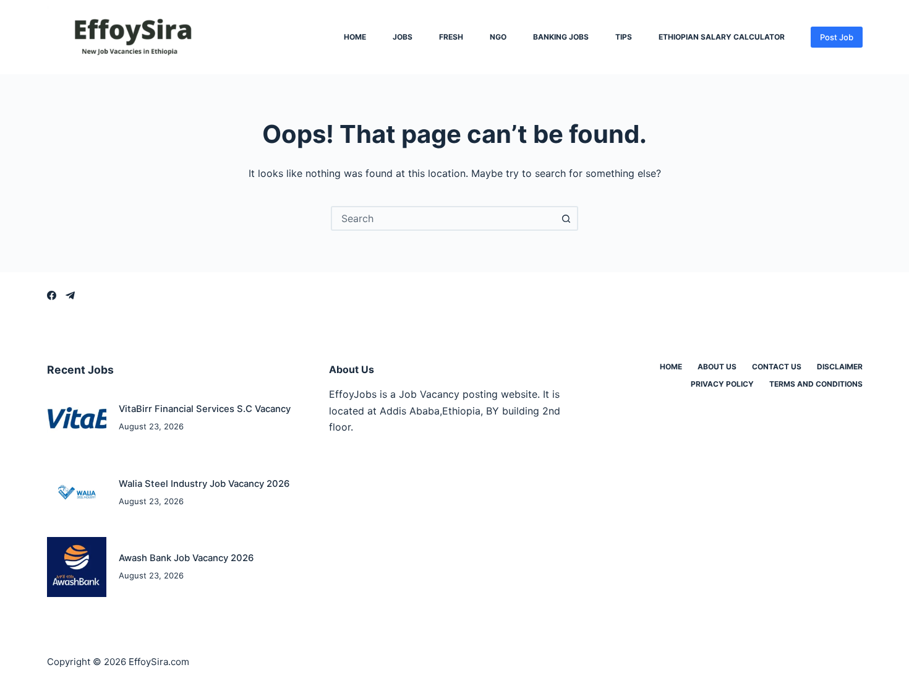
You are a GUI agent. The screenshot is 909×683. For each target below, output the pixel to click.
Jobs (402, 37)
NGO (498, 37)
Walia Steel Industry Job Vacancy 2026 (204, 483)
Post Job (836, 37)
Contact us (776, 366)
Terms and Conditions (816, 384)
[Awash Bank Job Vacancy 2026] (77, 567)
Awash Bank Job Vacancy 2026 (186, 558)
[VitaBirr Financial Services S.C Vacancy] (77, 418)
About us (717, 366)
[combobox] (443, 218)
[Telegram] (70, 295)
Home (355, 37)
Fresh (451, 37)
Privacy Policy (722, 384)
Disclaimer (840, 366)
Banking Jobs (561, 37)
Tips (623, 37)
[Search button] (566, 218)
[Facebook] (51, 295)
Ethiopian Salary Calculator (722, 37)
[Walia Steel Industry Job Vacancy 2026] (77, 493)
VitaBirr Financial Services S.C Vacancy (205, 409)
